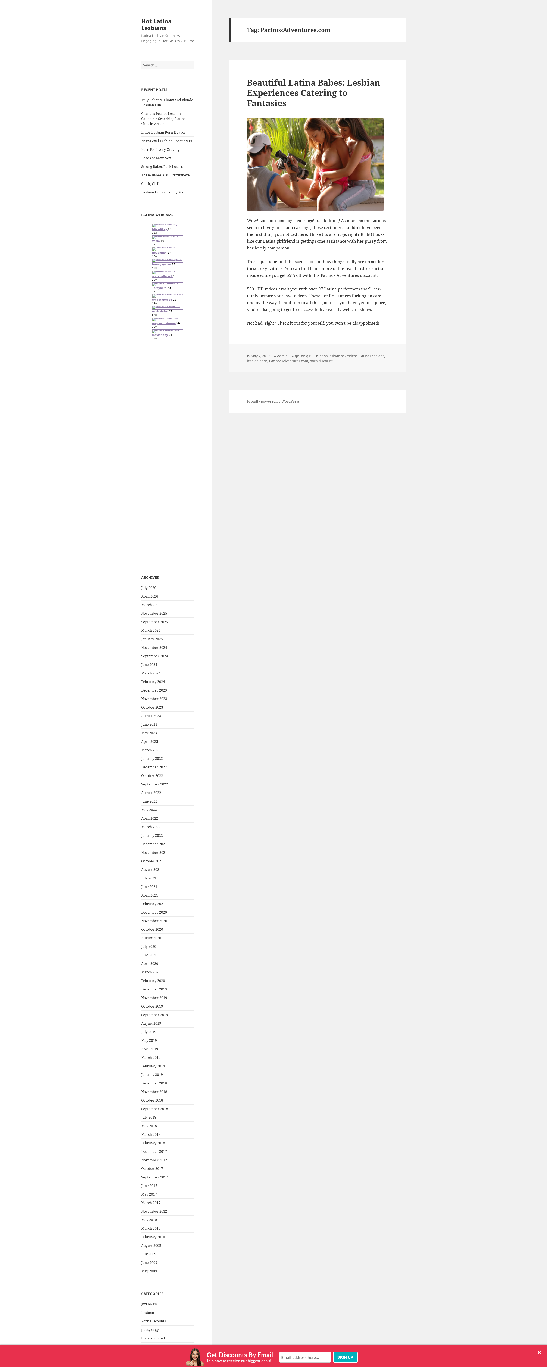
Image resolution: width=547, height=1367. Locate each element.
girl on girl (150, 1304)
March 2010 (150, 1228)
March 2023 (150, 750)
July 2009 (148, 1254)
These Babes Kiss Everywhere (165, 175)
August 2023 (151, 716)
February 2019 (153, 1066)
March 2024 (150, 673)
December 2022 (154, 767)
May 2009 (149, 1271)
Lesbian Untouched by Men (163, 192)
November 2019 (154, 997)
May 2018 (149, 1126)
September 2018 (154, 1108)
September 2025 (154, 622)
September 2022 (154, 784)
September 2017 (154, 1177)
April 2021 (149, 895)
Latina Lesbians (371, 355)
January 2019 (152, 1074)
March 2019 (150, 1057)
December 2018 (154, 1083)
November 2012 (154, 1211)
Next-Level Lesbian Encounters (166, 141)
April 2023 (149, 741)
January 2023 (152, 758)
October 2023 (152, 707)
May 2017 (149, 1194)
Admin (282, 355)
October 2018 (152, 1100)
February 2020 (153, 980)
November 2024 (154, 647)
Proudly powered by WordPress (273, 401)
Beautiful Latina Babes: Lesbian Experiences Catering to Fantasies (313, 92)
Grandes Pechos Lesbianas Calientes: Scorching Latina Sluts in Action (163, 118)
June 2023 (149, 724)
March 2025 (150, 630)
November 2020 (154, 921)
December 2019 (154, 989)
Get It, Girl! (150, 183)
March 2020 (150, 972)
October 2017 (152, 1168)
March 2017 (150, 1202)
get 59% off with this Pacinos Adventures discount (328, 275)
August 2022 (151, 792)
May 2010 (149, 1220)
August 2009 (151, 1245)
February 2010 (153, 1237)
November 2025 (154, 613)
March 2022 (150, 827)
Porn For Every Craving (160, 149)
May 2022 (149, 809)
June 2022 (149, 801)
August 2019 (151, 1023)
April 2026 (149, 596)
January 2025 (152, 639)
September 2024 (154, 656)
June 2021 (149, 886)
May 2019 (149, 1040)
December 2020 (154, 912)
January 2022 (152, 835)
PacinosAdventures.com (288, 361)
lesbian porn (257, 361)
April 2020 (149, 963)
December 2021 (154, 844)
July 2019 (148, 1032)
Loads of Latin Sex (156, 158)
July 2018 (148, 1117)
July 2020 (148, 946)
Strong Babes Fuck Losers (162, 166)
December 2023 (154, 690)
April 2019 (149, 1049)
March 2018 (150, 1134)
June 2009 (149, 1262)
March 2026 (150, 604)
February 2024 (153, 681)
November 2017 (154, 1160)
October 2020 (152, 929)
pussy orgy (150, 1329)
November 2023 (154, 698)
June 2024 (149, 664)
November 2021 (154, 852)
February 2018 (153, 1143)
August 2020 (151, 938)
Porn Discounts (153, 1321)
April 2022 (149, 818)
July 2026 (148, 587)
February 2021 (153, 903)
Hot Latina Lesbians (156, 24)
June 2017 (149, 1185)
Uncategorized (153, 1338)
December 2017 (154, 1151)
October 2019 (152, 1006)
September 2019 (154, 1014)
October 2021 (152, 861)
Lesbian (147, 1312)
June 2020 (149, 955)
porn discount (321, 361)
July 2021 (148, 878)
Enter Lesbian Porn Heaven (163, 132)
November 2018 (154, 1091)
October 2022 (152, 775)
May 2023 (149, 733)
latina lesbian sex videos (338, 355)
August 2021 (151, 869)
